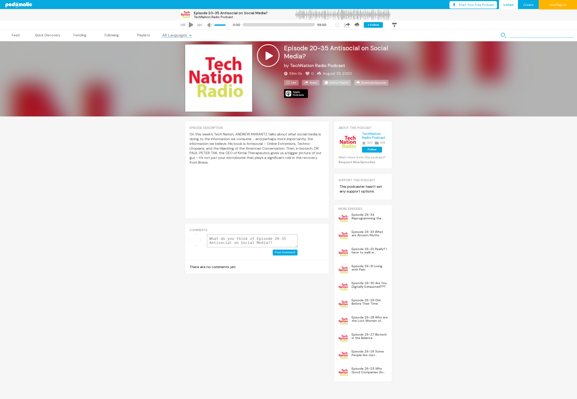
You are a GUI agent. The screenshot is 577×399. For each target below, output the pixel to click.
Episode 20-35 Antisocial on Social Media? (231, 13)
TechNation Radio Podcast (213, 17)
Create (528, 5)
